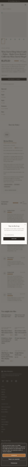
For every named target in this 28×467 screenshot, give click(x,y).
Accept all (14, 455)
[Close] (25, 224)
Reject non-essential (14, 459)
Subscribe (14, 238)
